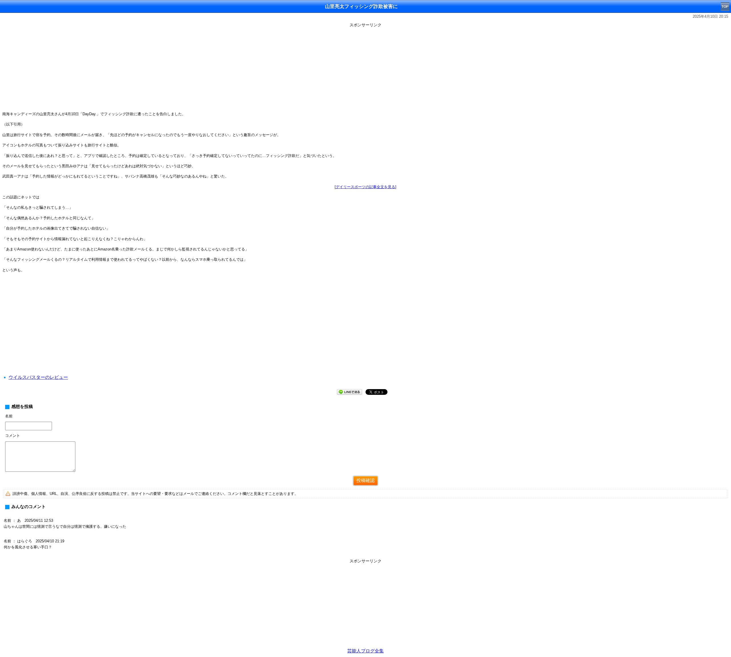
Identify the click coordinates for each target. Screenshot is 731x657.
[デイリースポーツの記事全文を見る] (365, 187)
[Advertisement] (365, 69)
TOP (725, 7)
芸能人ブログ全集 (365, 650)
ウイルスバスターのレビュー (38, 377)
